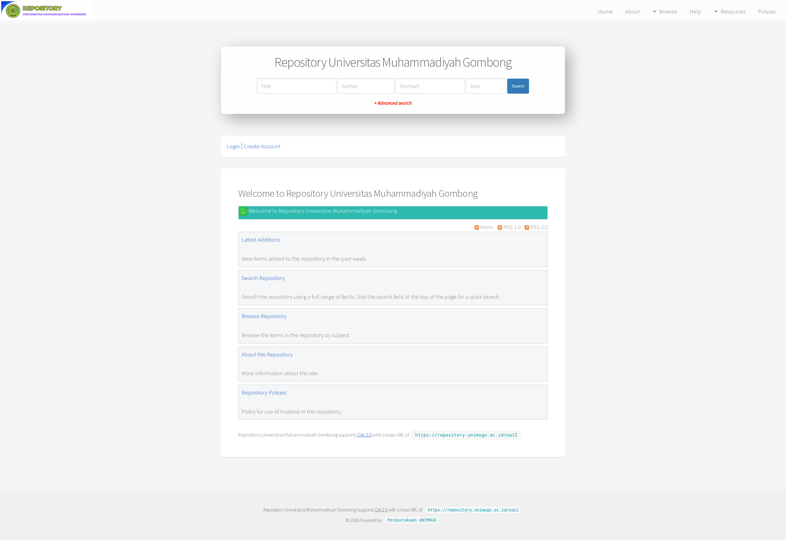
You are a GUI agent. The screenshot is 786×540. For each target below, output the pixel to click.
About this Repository (267, 354)
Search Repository (263, 278)
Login (233, 146)
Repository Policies (264, 392)
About (632, 11)
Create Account (262, 146)
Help (695, 11)
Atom (486, 227)
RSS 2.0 (539, 227)
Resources (733, 11)
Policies (767, 11)
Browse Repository (264, 316)
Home (605, 11)
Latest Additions (261, 239)
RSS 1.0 (512, 227)
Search (518, 86)
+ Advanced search (393, 103)
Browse (668, 11)
